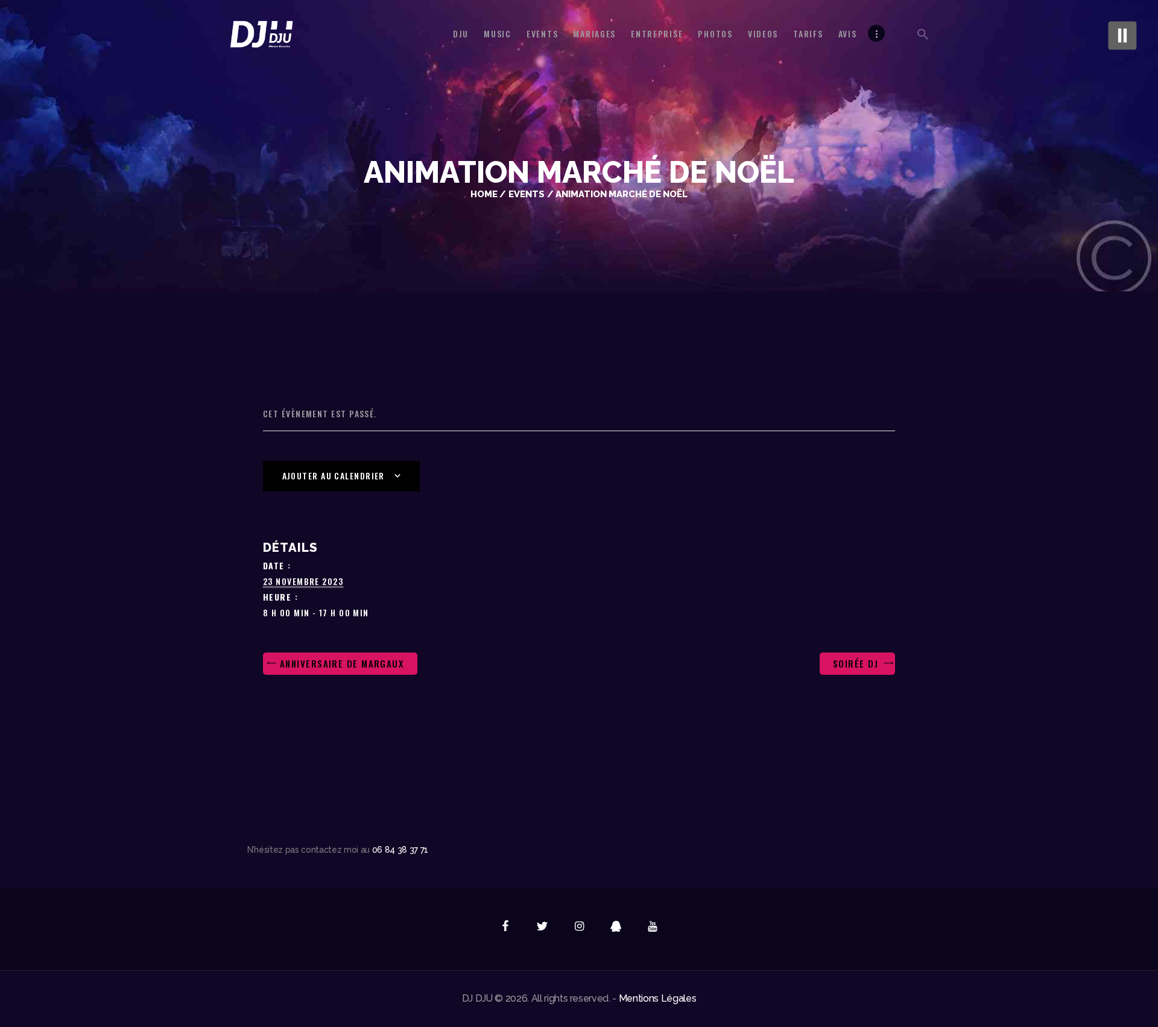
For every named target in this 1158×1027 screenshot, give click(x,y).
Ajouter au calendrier (333, 475)
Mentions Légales (658, 998)
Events (526, 194)
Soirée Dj (857, 663)
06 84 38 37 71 (400, 850)
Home (484, 194)
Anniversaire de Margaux (340, 663)
